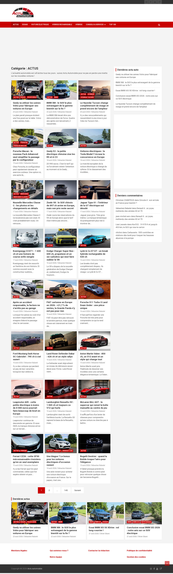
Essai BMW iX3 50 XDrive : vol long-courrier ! (135, 90)
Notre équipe (56, 557)
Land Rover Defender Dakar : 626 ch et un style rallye (60, 355)
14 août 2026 (51, 468)
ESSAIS (25, 24)
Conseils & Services (95, 24)
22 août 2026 (51, 112)
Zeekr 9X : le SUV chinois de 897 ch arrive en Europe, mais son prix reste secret (61, 205)
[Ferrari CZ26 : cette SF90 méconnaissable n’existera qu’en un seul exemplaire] (27, 443)
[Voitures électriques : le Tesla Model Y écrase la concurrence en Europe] (94, 138)
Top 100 (112, 24)
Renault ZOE (67, 451)
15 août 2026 (85, 363)
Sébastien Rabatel (31, 112)
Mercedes (24, 194)
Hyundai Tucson (87, 97)
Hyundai (91, 94)
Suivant (77, 490)
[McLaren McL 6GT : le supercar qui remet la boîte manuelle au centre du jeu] (94, 389)
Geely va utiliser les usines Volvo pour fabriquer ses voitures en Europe (26, 105)
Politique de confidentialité (139, 550)
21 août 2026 (94, 534)
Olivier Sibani (105, 534)
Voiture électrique (40, 24)
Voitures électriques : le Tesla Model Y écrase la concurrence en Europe (92, 154)
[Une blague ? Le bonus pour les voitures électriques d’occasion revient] (61, 443)
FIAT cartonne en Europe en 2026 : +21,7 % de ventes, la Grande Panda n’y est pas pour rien (61, 306)
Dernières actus (21, 499)
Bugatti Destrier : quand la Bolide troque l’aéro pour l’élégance (93, 459)
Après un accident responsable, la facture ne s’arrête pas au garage (26, 305)
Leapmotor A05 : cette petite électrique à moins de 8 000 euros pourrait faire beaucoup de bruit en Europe (26, 408)
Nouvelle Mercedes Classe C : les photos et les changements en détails (26, 205)
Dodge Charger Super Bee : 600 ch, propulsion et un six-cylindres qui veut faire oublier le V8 (60, 255)
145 (66, 490)
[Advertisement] (86, 48)
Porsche (24, 142)
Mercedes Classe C (21, 197)
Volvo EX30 (31, 97)
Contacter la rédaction (98, 550)
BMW (56, 97)
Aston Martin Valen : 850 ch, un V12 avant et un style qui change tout (92, 356)
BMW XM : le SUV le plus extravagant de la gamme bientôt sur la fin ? (60, 105)
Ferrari (24, 451)
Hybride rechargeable (62, 24)
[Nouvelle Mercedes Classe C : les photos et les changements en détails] (27, 189)
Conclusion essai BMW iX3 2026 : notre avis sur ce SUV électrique (143, 530)
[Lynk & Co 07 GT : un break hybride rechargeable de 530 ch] (94, 238)
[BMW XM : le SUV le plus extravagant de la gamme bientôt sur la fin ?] (61, 90)
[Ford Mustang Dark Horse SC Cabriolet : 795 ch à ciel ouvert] (27, 341)
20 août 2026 (85, 112)
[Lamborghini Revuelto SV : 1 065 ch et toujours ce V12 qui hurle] (61, 389)
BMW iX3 (136, 522)
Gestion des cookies (136, 557)
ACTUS (16, 24)
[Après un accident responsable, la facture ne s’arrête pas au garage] (27, 289)
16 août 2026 (51, 263)
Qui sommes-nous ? (59, 550)
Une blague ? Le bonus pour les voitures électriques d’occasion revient (58, 460)
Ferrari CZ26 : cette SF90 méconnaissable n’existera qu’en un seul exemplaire (26, 459)
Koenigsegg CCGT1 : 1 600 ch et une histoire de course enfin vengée (27, 254)
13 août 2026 (85, 465)
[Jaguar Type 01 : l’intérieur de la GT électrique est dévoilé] (94, 189)
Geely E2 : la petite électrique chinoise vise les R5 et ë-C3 (61, 154)
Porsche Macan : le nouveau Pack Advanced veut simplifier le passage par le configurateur (26, 155)
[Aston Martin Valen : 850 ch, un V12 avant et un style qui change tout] (94, 341)
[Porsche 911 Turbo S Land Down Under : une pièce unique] (94, 289)
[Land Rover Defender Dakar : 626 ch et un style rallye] (61, 341)
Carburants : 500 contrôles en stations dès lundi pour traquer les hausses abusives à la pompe (135, 235)
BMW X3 (98, 522)
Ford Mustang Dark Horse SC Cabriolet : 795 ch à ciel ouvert (27, 356)
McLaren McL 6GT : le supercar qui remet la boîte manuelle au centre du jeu (94, 405)
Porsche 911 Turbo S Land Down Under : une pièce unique (93, 305)
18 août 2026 (51, 160)
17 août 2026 (18, 212)
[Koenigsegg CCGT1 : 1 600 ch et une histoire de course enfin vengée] (27, 238)
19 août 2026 (18, 163)
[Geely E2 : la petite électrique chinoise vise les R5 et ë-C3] (61, 138)
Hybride (79, 24)
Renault (57, 451)
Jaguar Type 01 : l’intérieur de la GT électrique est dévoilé (94, 205)
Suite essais (146, 522)
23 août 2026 (18, 112)
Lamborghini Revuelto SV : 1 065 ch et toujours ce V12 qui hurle (60, 405)
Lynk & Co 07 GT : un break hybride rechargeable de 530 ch (94, 254)
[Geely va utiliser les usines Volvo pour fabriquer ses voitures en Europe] (27, 90)
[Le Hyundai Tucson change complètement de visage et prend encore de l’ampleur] (94, 90)
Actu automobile (35, 568)
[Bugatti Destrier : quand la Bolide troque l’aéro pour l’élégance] (94, 443)
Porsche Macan (20, 146)
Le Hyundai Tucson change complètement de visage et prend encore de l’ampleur (94, 105)
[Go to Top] (167, 563)
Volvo (23, 97)
